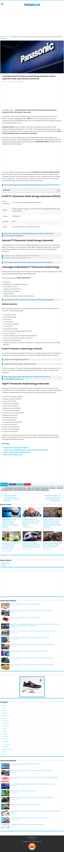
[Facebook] (30, 840)
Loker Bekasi (36, 488)
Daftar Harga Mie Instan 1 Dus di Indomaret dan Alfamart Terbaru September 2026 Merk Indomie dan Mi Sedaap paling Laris (52, 523)
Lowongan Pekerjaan (7, 490)
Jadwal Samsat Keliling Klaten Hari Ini (16, 448)
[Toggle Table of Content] (57, 190)
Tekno (4, 752)
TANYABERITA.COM (32, 837)
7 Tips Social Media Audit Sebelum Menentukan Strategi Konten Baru (28, 651)
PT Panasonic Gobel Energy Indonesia (24, 490)
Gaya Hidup (6, 715)
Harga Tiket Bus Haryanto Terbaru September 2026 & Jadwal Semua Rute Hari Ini (32, 797)
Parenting (5, 741)
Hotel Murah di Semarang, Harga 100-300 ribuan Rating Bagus (33, 300)
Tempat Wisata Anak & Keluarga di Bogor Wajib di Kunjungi (32, 262)
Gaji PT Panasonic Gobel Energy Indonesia (15, 488)
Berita (4, 705)
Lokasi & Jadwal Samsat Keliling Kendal (16, 452)
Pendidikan (6, 746)
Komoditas (6, 726)
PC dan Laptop (7, 744)
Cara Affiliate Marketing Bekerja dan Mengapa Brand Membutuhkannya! (29, 637)
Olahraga (5, 736)
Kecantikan (6, 721)
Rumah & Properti (7, 749)
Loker (29, 488)
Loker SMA (52, 488)
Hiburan (5, 718)
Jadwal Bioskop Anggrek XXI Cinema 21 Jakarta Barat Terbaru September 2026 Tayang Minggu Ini (52, 497)
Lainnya (8, 36)
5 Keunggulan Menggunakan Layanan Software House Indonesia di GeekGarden (32, 644)
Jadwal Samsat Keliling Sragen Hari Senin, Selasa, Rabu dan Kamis (25, 450)
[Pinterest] (33, 840)
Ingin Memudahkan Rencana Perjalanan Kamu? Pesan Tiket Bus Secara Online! (31, 658)
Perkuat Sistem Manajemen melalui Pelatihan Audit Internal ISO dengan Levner (31, 610)
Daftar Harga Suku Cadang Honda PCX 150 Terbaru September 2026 (28, 818)
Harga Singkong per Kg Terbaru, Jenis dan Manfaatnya (25, 804)
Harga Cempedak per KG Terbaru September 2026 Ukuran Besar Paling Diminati (32, 664)
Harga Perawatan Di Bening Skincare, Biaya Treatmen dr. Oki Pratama (35, 185)
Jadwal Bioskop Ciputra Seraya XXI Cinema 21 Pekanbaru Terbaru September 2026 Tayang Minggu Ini (10, 523)
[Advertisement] (32, 22)
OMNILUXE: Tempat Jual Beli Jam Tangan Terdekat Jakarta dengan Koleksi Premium (33, 631)
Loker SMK (60, 488)
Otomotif (5, 739)
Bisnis (4, 708)
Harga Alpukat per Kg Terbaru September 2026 (23, 791)
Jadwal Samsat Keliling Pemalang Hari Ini (26, 233)
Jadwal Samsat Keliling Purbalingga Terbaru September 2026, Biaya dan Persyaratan (12, 497)
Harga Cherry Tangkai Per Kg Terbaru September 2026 (25, 617)
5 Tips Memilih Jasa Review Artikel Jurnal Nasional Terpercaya (27, 824)
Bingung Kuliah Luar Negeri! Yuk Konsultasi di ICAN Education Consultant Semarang (32, 784)
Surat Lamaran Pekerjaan (42, 490)
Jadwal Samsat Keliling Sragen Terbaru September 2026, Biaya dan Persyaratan (31, 545)
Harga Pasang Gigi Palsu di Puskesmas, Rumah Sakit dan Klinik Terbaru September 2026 (34, 777)
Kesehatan (6, 723)
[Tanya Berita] (32, 4)
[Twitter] (32, 840)
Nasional (5, 733)
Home (3, 36)
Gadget (5, 713)
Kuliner (4, 728)
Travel (4, 754)
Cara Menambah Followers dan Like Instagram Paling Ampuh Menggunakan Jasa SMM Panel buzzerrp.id (35, 811)
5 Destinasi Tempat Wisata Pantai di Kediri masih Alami (25, 764)
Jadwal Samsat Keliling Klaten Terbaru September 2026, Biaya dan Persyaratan (52, 545)
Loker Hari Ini (44, 488)
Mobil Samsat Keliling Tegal (12, 455)
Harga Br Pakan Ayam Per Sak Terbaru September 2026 (25, 604)
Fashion (5, 710)
